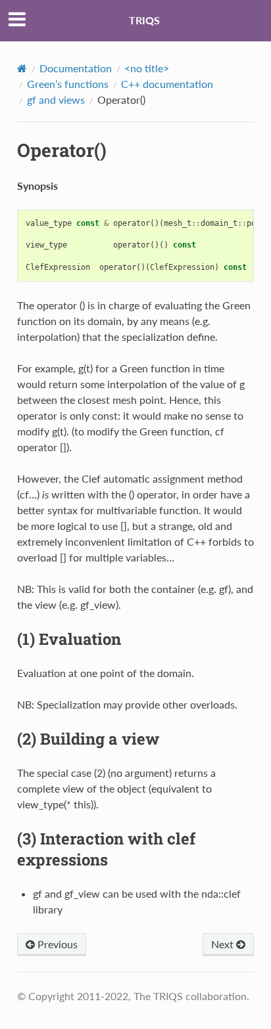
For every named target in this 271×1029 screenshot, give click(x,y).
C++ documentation (167, 83)
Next (223, 944)
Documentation (75, 68)
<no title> (146, 68)
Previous (56, 944)
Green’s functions (68, 83)
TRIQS (144, 20)
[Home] (22, 68)
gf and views (56, 99)
